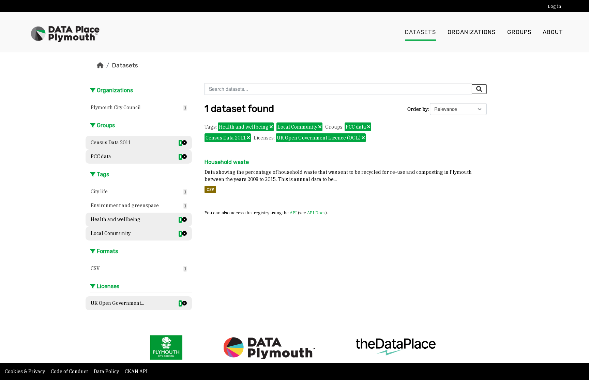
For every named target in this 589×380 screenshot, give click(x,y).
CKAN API (136, 371)
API (293, 212)
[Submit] (479, 89)
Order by (417, 109)
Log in (554, 6)
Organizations (472, 32)
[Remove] (271, 127)
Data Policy (107, 371)
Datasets (420, 32)
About (553, 32)
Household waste (227, 162)
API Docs (316, 212)
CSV (210, 189)
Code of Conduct (70, 371)
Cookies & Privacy (25, 371)
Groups (519, 32)
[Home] (100, 65)
